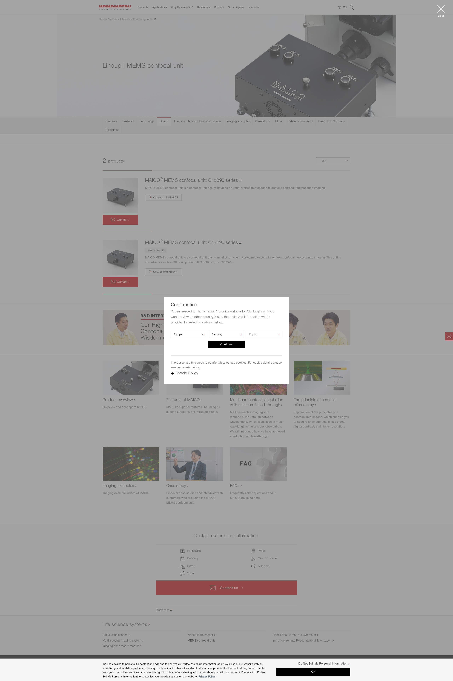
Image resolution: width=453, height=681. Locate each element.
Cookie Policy (186, 373)
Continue (226, 344)
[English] (264, 334)
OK (313, 672)
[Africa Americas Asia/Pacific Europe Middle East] (189, 334)
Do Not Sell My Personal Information (322, 663)
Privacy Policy (207, 677)
